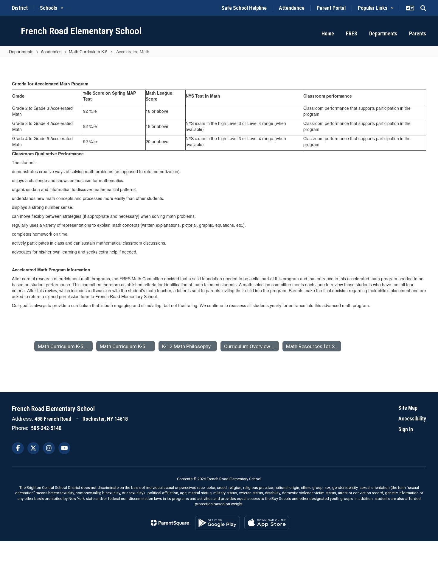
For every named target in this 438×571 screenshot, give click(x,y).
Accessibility (412, 418)
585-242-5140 (46, 428)
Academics (51, 51)
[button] (52, 8)
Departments (21, 51)
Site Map (407, 408)
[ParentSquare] (170, 522)
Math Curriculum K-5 (88, 51)
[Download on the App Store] (266, 522)
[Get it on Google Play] (217, 522)
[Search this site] (423, 8)
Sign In (405, 429)
